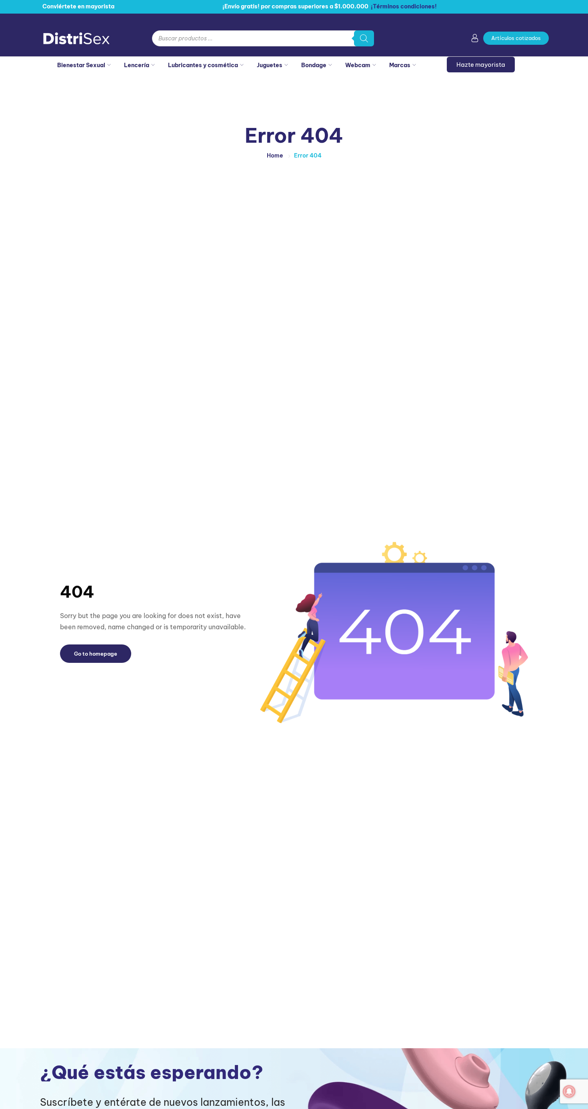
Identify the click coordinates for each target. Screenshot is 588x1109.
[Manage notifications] (569, 1091)
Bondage (313, 65)
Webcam (357, 65)
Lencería (136, 65)
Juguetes (269, 65)
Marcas (399, 65)
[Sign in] (475, 39)
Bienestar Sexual (81, 65)
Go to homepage (95, 653)
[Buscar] (364, 38)
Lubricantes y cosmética (203, 65)
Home (275, 155)
